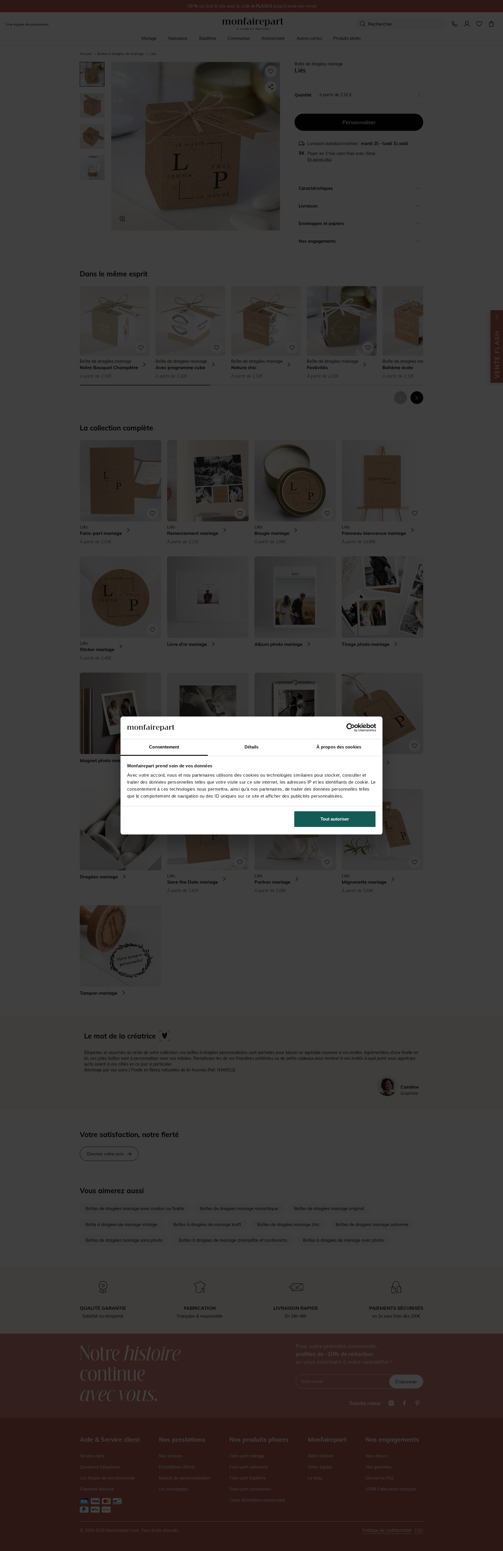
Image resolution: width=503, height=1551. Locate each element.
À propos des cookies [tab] (338, 746)
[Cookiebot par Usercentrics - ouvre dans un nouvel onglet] (350, 727)
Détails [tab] (252, 746)
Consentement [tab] (164, 746)
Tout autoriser (334, 818)
